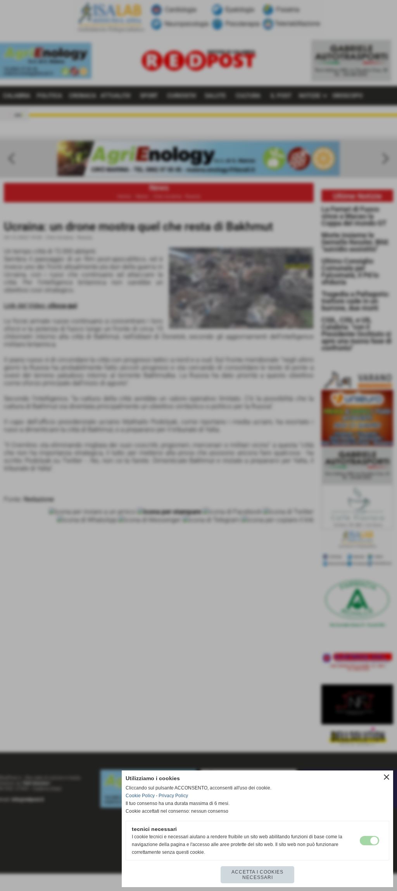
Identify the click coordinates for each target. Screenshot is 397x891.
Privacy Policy (173, 795)
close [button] (386, 777)
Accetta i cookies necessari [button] (257, 874)
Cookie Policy (140, 795)
